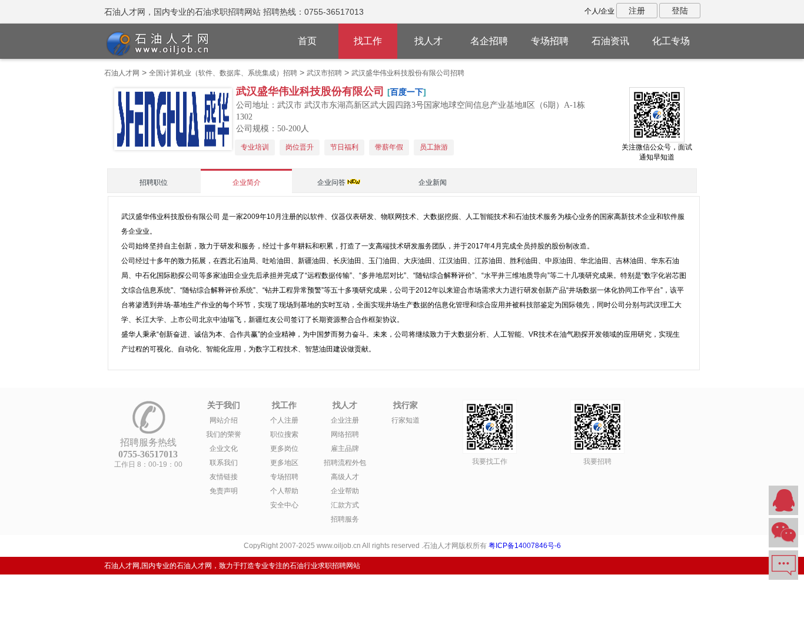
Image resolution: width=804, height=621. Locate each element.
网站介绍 (224, 420)
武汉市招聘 (324, 73)
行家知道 (405, 420)
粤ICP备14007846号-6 (525, 546)
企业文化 (224, 448)
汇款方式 (345, 505)
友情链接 (224, 477)
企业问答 (331, 182)
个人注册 (284, 420)
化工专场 (671, 41)
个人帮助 (284, 491)
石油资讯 (610, 41)
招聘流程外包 (345, 463)
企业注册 (345, 420)
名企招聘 (489, 41)
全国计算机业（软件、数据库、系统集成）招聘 (223, 73)
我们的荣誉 (223, 434)
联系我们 (224, 463)
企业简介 (246, 182)
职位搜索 (284, 434)
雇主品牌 (345, 448)
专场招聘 (550, 41)
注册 (637, 10)
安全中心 (284, 505)
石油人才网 (121, 73)
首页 (307, 41)
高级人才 (345, 477)
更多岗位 (284, 448)
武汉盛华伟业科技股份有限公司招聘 (407, 73)
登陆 (680, 10)
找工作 (368, 41)
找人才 (428, 41)
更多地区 (284, 463)
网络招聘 (345, 434)
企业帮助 (345, 491)
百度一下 (406, 92)
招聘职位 (153, 182)
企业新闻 (432, 182)
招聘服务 (345, 519)
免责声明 (224, 491)
